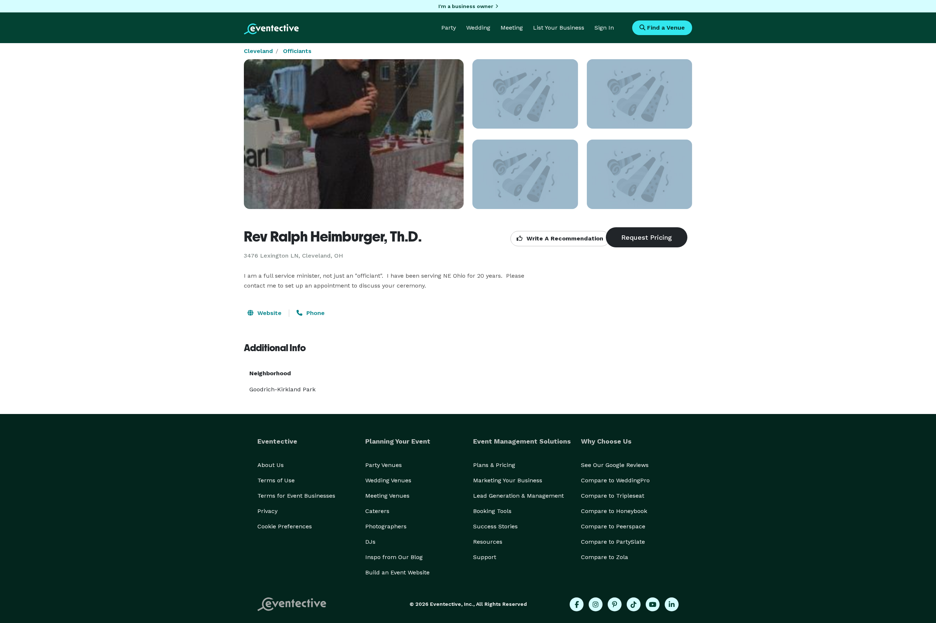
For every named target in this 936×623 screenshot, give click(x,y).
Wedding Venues (388, 480)
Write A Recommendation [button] (564, 238)
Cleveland (258, 51)
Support (484, 557)
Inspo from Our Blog (394, 557)
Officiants (297, 51)
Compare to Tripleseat (612, 495)
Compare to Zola (604, 557)
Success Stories (495, 526)
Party (448, 27)
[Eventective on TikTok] (634, 604)
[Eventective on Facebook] (577, 604)
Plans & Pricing (494, 464)
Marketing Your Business (507, 480)
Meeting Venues (387, 495)
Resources (487, 541)
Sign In (604, 27)
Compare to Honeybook (614, 511)
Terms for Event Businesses (296, 495)
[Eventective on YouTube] (653, 604)
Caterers (377, 511)
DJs (370, 541)
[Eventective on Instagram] (596, 604)
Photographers (386, 526)
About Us (270, 464)
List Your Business (558, 27)
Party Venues (383, 464)
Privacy (267, 511)
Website (269, 312)
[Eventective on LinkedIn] (672, 604)
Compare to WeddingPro (615, 480)
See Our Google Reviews (615, 464)
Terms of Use (276, 480)
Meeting (512, 27)
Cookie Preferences (284, 526)
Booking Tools (492, 511)
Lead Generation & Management (518, 495)
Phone (315, 312)
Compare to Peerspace (613, 526)
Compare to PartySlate (613, 541)
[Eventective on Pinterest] (615, 604)
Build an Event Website (397, 572)
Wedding (478, 27)
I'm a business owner (465, 6)
